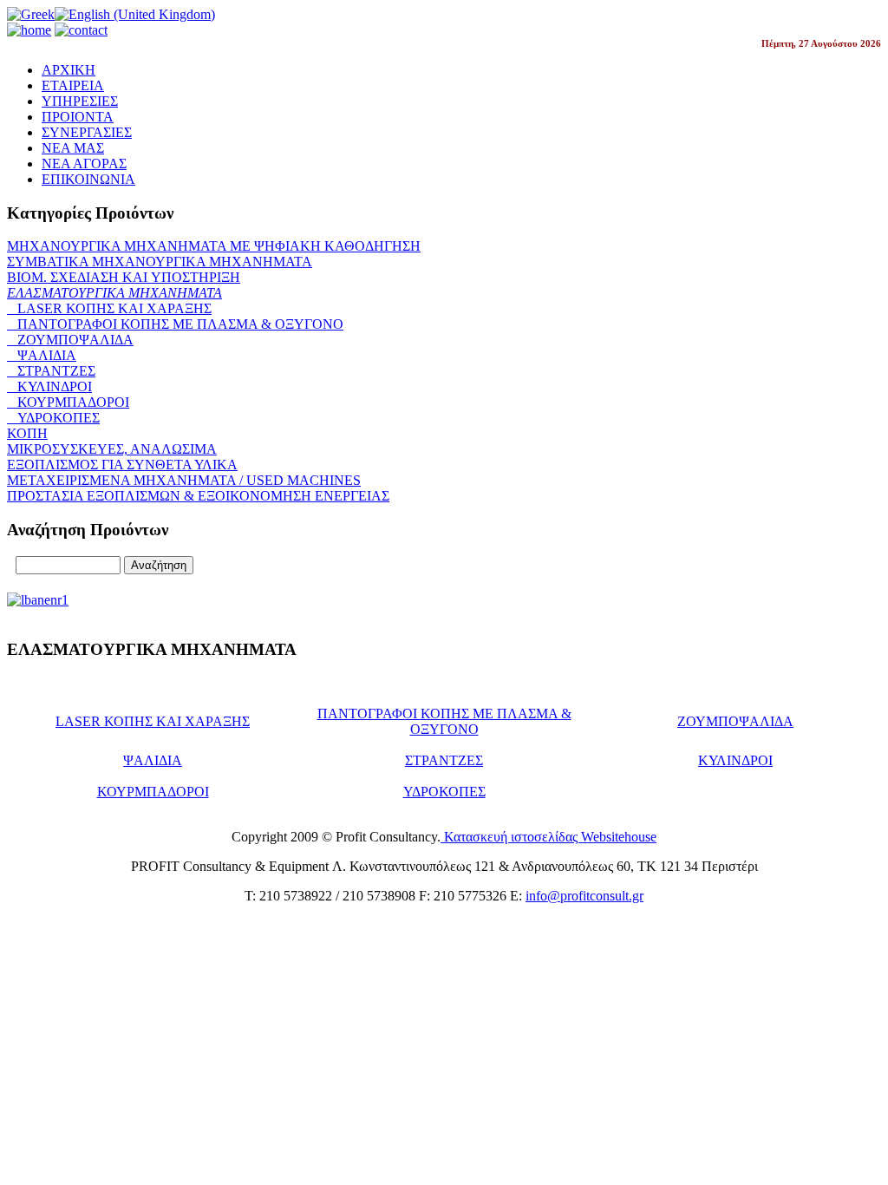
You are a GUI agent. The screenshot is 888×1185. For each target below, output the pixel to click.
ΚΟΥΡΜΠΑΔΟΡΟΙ (68, 402)
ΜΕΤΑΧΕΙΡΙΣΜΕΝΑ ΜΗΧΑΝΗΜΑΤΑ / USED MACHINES (184, 480)
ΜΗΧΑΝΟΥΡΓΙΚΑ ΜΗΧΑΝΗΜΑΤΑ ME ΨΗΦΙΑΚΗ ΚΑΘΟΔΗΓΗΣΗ (214, 246)
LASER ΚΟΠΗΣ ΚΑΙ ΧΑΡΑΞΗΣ (109, 308)
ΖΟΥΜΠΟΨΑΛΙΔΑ (70, 339)
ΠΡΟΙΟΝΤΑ (78, 116)
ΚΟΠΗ (27, 433)
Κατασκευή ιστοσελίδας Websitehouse (548, 836)
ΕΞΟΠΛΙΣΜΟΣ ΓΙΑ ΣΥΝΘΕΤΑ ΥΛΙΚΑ (122, 464)
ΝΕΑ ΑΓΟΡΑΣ (84, 163)
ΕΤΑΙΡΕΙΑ (73, 85)
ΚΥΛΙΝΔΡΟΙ (49, 386)
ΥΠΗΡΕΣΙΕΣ (80, 101)
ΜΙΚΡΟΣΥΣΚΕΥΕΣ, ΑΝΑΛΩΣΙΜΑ (112, 449)
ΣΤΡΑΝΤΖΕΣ (51, 370)
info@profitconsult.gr (584, 895)
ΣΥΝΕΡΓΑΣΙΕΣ (87, 132)
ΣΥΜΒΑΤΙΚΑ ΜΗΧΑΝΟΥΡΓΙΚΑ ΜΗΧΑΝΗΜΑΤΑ (159, 261)
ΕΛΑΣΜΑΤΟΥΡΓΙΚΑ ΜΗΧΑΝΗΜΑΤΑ (114, 292)
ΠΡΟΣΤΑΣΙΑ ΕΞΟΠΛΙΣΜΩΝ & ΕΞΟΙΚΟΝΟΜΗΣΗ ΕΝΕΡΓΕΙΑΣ (198, 495)
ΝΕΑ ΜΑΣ (73, 148)
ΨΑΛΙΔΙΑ (41, 355)
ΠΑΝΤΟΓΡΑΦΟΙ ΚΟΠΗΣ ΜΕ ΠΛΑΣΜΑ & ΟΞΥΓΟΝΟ (175, 324)
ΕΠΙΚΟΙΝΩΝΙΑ (88, 179)
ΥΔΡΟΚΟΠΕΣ (53, 417)
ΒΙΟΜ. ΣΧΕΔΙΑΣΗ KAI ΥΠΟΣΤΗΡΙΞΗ (123, 277)
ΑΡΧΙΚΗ (68, 69)
